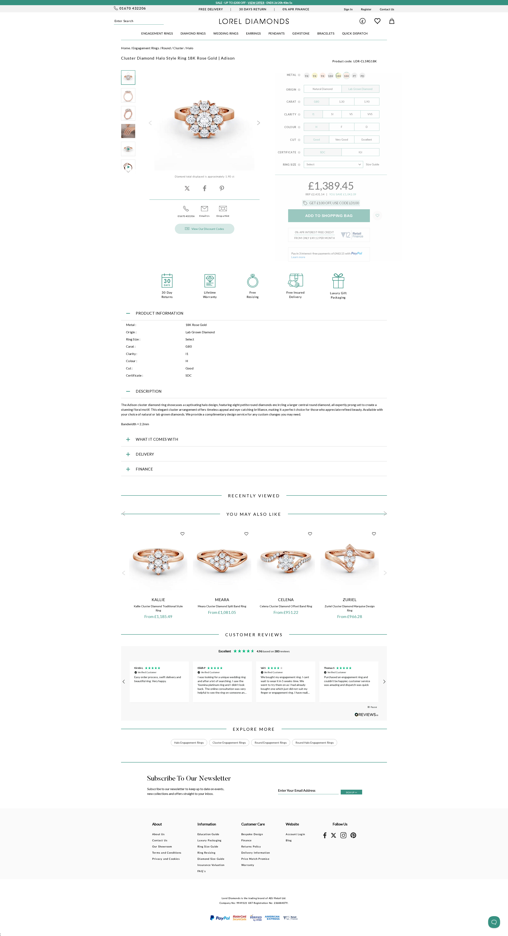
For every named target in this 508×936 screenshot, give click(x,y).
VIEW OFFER (256, 2)
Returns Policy (251, 846)
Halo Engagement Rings (189, 742)
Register (366, 9)
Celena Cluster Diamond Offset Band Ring (286, 606)
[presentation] (150, 124)
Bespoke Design (252, 834)
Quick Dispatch (355, 33)
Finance (246, 840)
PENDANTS (276, 33)
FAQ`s (201, 871)
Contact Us (387, 9)
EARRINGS (253, 33)
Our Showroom (162, 846)
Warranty (247, 865)
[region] (254, 681)
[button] (124, 681)
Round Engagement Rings (271, 742)
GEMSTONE (301, 33)
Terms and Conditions (166, 853)
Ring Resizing (206, 853)
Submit (162, 21)
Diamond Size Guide (210, 859)
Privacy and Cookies (166, 859)
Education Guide (208, 834)
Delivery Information (255, 853)
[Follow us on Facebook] (324, 837)
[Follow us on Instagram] (343, 837)
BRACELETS (326, 33)
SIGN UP (351, 792)
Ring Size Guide (207, 846)
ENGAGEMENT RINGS (157, 33)
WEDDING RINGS (226, 33)
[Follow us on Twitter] (333, 837)
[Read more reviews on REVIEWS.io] (366, 714)
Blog (289, 840)
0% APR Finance (296, 9)
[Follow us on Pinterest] (353, 837)
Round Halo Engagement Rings (314, 742)
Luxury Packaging (209, 840)
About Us (158, 834)
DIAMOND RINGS (193, 33)
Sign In (348, 9)
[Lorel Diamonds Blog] (254, 23)
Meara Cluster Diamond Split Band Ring (222, 606)
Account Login (295, 834)
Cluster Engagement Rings (229, 742)
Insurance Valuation (210, 865)
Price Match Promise (255, 859)
